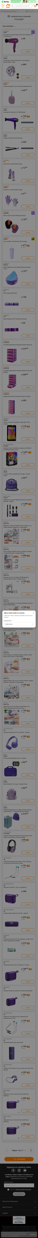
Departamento (7, 620)
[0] (35, 7)
